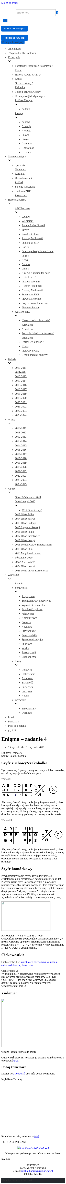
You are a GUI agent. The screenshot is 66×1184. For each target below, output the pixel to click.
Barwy (25, 247)
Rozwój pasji (29, 652)
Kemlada (26, 152)
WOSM (26, 216)
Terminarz (20, 169)
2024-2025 (21, 484)
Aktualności (14, 48)
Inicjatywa (27, 687)
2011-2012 (20, 372)
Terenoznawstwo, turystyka (36, 600)
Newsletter (27, 329)
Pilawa (25, 134)
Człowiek (27, 669)
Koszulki (20, 173)
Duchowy (27, 712)
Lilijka (25, 268)
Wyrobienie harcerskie (34, 605)
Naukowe (27, 626)
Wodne (25, 648)
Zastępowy (21, 195)
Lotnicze (26, 622)
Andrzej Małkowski (32, 238)
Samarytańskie (29, 635)
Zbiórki (19, 182)
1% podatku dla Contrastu (22, 53)
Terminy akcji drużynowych (30, 96)
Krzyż (25, 260)
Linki (11, 717)
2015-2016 (21, 385)
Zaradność (27, 682)
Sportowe (27, 643)
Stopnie (19, 583)
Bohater (26, 264)
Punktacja (13, 721)
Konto (18, 78)
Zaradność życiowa (32, 609)
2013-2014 (21, 380)
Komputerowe (29, 617)
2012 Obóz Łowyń (32, 510)
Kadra (18, 70)
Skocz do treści (9, 2)
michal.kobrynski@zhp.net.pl (37, 1171)
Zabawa (26, 121)
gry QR (12, 730)
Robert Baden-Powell (33, 225)
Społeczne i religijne (32, 639)
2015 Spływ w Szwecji (27, 527)
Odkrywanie (28, 674)
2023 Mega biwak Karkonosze (31, 570)
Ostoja (25, 139)
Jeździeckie (28, 613)
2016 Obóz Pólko (24, 531)
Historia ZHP (29, 277)
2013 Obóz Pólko (24, 514)
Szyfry (25, 229)
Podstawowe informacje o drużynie (34, 65)
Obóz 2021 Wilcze (25, 561)
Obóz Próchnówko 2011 (28, 497)
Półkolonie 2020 (23, 557)
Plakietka (20, 87)
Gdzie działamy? (24, 83)
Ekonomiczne (29, 656)
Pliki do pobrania (31, 281)
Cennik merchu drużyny (35, 354)
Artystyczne (28, 596)
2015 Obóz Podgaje (25, 523)
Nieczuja (26, 130)
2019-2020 (21, 398)
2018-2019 (21, 393)
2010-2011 (20, 367)
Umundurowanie (24, 178)
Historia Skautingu (32, 285)
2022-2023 (21, 410)
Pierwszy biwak (30, 350)
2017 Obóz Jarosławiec (27, 536)
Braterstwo (27, 678)
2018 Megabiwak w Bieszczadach (33, 544)
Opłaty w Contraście (33, 341)
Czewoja (26, 126)
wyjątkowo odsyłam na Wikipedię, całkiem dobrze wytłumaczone (29, 963)
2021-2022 (21, 406)
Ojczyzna (27, 691)
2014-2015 (21, 445)
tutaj (15, 1060)
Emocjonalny (29, 708)
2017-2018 (21, 458)
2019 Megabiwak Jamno (28, 553)
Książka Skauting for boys (36, 272)
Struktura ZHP (23, 191)
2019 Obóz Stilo (23, 549)
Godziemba (28, 147)
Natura (25, 695)
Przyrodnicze (29, 630)
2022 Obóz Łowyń (25, 566)
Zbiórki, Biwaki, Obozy (28, 91)
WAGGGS (28, 221)
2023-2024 (21, 415)
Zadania (26, 109)
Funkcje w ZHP (30, 242)
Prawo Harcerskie (31, 298)
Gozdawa (27, 143)
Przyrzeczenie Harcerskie (35, 303)
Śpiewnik (20, 165)
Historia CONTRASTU (28, 74)
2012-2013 (21, 376)
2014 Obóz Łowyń (25, 518)
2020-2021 (21, 402)
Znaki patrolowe (30, 234)
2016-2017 (21, 389)
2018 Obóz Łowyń (25, 540)
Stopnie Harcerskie (25, 186)
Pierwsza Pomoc (30, 307)
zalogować (19, 1073)
